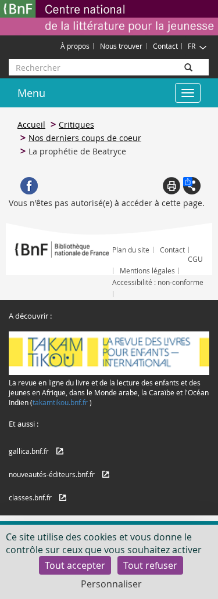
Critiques (76, 124)
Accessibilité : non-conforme (157, 282)
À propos (75, 45)
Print (171, 185)
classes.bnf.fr (30, 497)
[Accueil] (109, 17)
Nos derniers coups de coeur (84, 137)
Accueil (31, 124)
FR (191, 45)
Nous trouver (121, 45)
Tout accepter (75, 565)
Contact (165, 45)
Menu (31, 93)
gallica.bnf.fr (29, 451)
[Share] (192, 185)
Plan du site (130, 249)
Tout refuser (150, 565)
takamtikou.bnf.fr (60, 402)
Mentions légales (147, 270)
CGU (195, 259)
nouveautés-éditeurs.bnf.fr (52, 474)
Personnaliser (111, 584)
